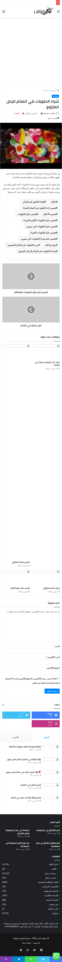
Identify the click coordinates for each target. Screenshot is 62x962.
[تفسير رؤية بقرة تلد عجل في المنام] (51, 801)
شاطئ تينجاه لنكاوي (21, 562)
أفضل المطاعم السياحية (48, 882)
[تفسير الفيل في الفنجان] (51, 788)
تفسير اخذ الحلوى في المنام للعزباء (39, 207)
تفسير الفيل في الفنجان (30, 785)
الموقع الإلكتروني (53, 668)
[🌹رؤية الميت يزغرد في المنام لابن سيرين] (51, 776)
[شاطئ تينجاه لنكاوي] (16, 451)
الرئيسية (53, 90)
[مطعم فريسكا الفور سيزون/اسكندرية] (51, 750)
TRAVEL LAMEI (49, 113)
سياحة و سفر (50, 873)
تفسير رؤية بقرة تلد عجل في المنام (26, 798)
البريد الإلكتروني (53, 657)
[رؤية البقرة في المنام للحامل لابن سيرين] (51, 763)
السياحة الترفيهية (51, 891)
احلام (53, 201)
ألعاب (53, 869)
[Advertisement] (31, 51)
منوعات (45, 90)
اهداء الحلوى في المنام (33, 201)
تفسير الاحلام (49, 214)
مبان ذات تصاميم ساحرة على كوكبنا (47, 363)
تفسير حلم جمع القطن (20, 588)
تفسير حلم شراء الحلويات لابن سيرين (38, 238)
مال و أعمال (53, 909)
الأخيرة (16, 737)
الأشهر (46, 737)
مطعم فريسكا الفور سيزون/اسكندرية (25, 747)
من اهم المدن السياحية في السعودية (17, 844)
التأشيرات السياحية (50, 886)
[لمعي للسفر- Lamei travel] (43, 11)
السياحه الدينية (52, 900)
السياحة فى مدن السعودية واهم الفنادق (17, 831)
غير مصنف (53, 904)
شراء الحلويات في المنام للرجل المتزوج (37, 251)
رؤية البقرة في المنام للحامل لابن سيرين (24, 759)
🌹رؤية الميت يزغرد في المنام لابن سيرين (23, 772)
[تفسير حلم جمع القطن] (16, 578)
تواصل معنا (26, 943)
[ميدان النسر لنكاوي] (46, 578)
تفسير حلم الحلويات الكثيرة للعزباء (39, 220)
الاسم (57, 646)
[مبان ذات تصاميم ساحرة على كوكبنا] (46, 352)
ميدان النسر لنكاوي (51, 588)
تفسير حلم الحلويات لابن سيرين (41, 226)
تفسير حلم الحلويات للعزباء (43, 232)
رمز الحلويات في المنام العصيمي (22, 244)
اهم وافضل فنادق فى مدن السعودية (48, 844)
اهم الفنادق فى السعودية (48, 830)
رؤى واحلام (50, 244)
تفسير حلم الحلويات (27, 214)
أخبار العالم (53, 864)
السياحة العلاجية (51, 895)
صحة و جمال (50, 878)
